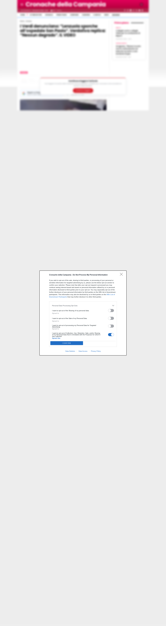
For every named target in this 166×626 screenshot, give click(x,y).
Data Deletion (70, 351)
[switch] (111, 310)
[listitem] (83, 305)
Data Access (83, 351)
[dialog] (83, 313)
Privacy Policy (96, 351)
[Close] (122, 275)
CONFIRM (67, 343)
